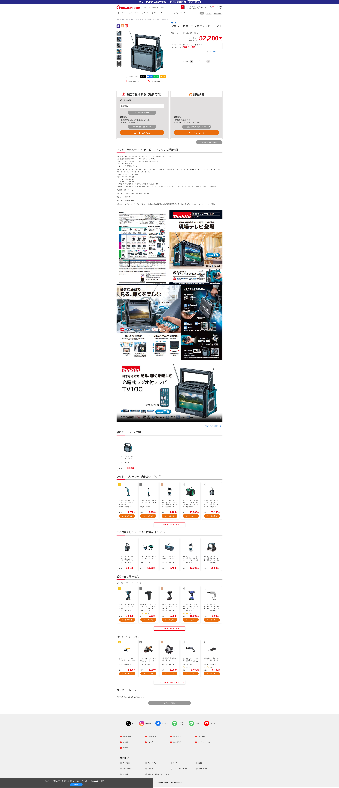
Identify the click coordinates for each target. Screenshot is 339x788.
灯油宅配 (150, 768)
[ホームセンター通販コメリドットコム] (128, 8)
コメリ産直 (126, 763)
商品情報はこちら (133, 81)
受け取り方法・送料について (142, 127)
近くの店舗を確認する (142, 113)
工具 (132, 19)
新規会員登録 (217, 13)
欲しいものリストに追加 (209, 142)
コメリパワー (202, 768)
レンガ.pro (176, 763)
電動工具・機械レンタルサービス (158, 774)
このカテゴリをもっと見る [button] (169, 524)
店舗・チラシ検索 (157, 13)
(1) (148, 613)
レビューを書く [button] (169, 703)
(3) (190, 613)
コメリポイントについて (215, 51)
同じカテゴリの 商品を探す (213, 426)
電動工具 (138, 19)
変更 (202, 13)
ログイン (208, 13)
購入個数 (186, 61)
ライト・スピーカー (162, 19)
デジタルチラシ (133, 13)
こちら (96, 781)
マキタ (173, 23)
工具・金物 (125, 19)
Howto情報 (145, 13)
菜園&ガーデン (127, 768)
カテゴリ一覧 (121, 13)
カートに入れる (142, 132)
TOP (118, 19)
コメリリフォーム (153, 763)
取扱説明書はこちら (157, 81)
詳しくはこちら (194, 2)
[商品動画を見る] (119, 63)
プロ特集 (125, 774)
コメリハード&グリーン (180, 768)
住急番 (200, 763)
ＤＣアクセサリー (149, 19)
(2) (190, 667)
